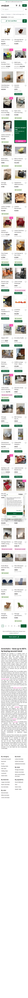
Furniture (8, 14)
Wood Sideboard (19, 782)
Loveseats (3, 773)
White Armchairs (5, 795)
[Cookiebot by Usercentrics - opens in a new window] (18, 494)
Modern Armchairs (19, 772)
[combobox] (14, 9)
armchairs (17, 707)
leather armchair (17, 687)
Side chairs (3, 768)
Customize (14, 516)
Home (2, 14)
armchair (15, 721)
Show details (18, 510)
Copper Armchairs (5, 782)
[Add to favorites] (12, 40)
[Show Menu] (26, 9)
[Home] (7, 5)
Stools (2, 763)
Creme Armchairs (5, 797)
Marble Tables (18, 789)
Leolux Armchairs (19, 759)
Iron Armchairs (4, 787)
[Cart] (16, 5)
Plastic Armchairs (5, 784)
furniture (14, 718)
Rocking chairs (4, 766)
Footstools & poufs (6, 759)
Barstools (3, 761)
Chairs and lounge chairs (19, 14)
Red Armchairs (4, 792)
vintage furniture (5, 678)
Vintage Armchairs (19, 769)
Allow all (14, 513)
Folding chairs (4, 771)
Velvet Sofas (18, 787)
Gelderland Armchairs (20, 763)
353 (19, 626)
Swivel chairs (4, 775)
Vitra (16, 784)
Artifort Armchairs (19, 761)
